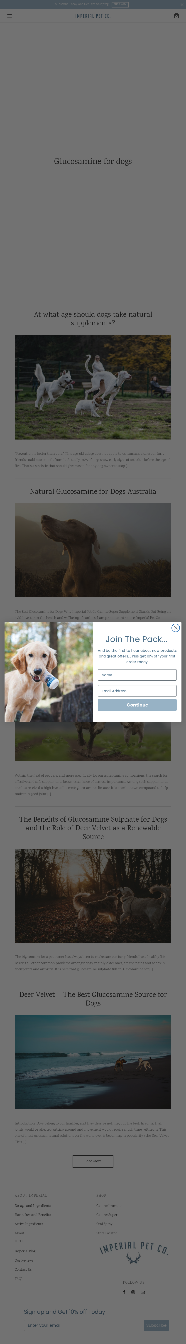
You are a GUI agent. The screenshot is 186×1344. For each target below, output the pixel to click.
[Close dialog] (176, 628)
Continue (137, 705)
